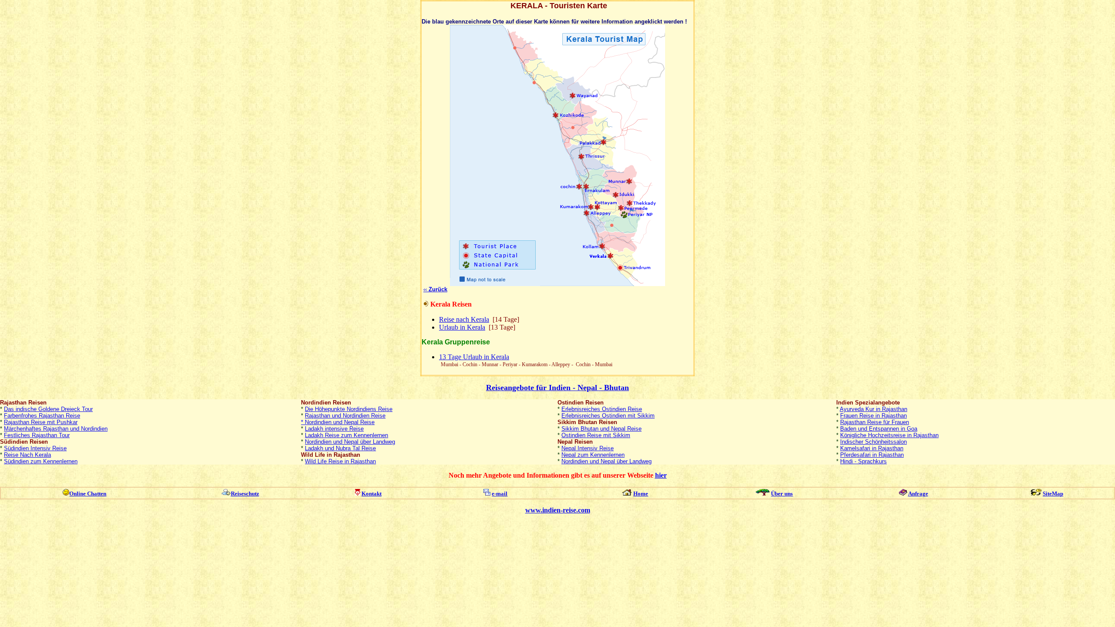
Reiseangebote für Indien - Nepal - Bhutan (557, 387)
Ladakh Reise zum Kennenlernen (346, 435)
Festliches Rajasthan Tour (37, 435)
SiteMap (1053, 493)
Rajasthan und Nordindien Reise (345, 415)
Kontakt (372, 493)
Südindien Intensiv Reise (35, 448)
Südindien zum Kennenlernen (41, 461)
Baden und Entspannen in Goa (878, 428)
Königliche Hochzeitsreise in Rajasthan (889, 435)
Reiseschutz (245, 493)
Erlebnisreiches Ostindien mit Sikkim (608, 415)
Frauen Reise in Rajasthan (873, 415)
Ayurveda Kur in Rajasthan (873, 409)
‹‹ (435, 289)
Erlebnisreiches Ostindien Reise (601, 409)
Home (640, 493)
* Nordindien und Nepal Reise (338, 422)
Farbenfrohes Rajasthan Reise (42, 415)
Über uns (782, 493)
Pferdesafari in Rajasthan (872, 455)
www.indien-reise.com (557, 510)
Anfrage (918, 493)
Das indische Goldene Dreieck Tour (48, 409)
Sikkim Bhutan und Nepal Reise (601, 428)
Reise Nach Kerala (27, 455)
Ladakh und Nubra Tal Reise (340, 448)
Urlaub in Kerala (462, 327)
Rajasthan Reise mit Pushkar (41, 422)
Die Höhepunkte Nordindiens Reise (348, 409)
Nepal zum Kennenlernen (593, 455)
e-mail (499, 493)
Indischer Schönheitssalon (873, 441)
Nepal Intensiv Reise (587, 448)
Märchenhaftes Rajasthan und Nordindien (56, 428)
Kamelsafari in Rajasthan (871, 448)
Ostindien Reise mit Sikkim (595, 435)
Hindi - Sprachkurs (863, 461)
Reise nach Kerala (464, 319)
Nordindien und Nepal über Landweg (350, 441)
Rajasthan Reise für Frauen (874, 422)
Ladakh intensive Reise (334, 428)
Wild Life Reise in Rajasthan (340, 461)
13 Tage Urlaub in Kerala (474, 357)
